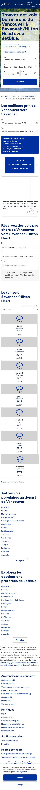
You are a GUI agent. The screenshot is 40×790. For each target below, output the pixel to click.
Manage (20, 785)
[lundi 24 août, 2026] (4, 201)
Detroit (4, 528)
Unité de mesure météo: (30, 306)
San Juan (5, 534)
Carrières (6, 697)
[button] (24, 46)
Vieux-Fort (5, 541)
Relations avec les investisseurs (16, 694)
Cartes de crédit (8, 680)
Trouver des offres (20, 168)
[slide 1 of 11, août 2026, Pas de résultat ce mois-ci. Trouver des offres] (19, 165)
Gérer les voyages (31, 4)
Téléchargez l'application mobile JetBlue (18, 757)
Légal (3, 714)
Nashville (5, 551)
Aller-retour (9, 46)
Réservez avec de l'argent (15, 52)
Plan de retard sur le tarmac (12, 724)
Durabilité (5, 744)
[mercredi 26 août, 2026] (11, 201)
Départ (6, 72)
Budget (4, 261)
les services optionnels (26, 662)
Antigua (4, 545)
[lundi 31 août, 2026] (28, 201)
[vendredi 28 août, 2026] (18, 201)
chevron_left (3, 165)
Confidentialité (7, 731)
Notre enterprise (8, 683)
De (5, 57)
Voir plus (20, 561)
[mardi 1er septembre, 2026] (31, 201)
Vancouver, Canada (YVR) (14, 60)
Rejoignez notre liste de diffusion (16, 754)
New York (5, 507)
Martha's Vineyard (8, 514)
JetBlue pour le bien (9, 741)
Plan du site (6, 700)
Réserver (20, 4)
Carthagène (6, 524)
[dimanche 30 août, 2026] (25, 201)
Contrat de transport (10, 721)
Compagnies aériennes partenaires (16, 687)
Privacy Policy (22, 772)
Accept (20, 778)
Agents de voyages (9, 690)
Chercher (20, 82)
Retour (23, 72)
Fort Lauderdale (8, 531)
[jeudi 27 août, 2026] (14, 201)
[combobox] (20, 123)
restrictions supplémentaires (16, 665)
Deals (14, 96)
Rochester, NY (7, 517)
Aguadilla (5, 555)
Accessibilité (6, 717)
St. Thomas (6, 538)
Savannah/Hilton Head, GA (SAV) (18, 67)
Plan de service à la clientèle (12, 727)
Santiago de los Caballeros (12, 521)
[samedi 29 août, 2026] (21, 201)
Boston (4, 511)
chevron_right (37, 165)
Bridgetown (6, 548)
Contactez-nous (8, 704)
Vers (2, 128)
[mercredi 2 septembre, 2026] (35, 201)
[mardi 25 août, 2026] (8, 201)
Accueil (4, 96)
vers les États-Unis (28, 96)
